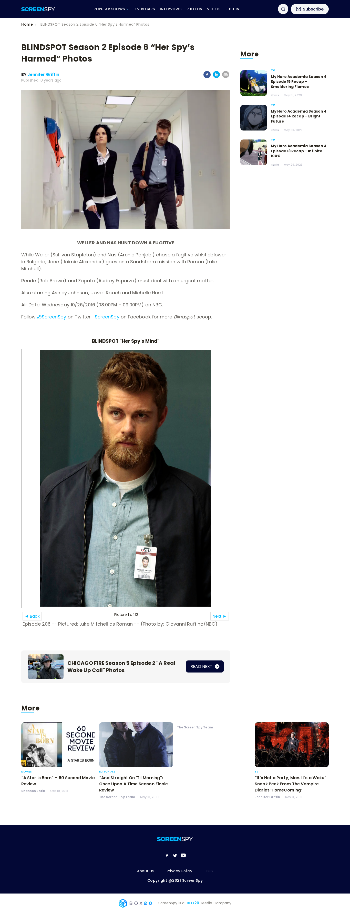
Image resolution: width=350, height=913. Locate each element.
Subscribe (313, 9)
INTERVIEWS (170, 9)
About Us (145, 871)
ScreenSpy (107, 317)
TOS (209, 871)
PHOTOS (194, 9)
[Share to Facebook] (207, 77)
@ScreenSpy (51, 317)
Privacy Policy (179, 871)
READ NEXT (201, 666)
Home (27, 24)
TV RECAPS (145, 9)
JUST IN (232, 9)
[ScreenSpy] (38, 9)
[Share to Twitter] (216, 77)
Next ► (219, 616)
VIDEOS (213, 9)
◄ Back (32, 616)
